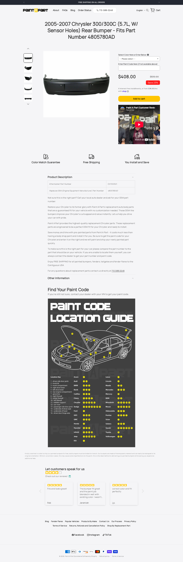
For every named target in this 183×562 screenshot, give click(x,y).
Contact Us (104, 521)
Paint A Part (69, 556)
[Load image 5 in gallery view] (28, 98)
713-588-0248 (106, 10)
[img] (92, 472)
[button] (91, 177)
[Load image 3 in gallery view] (28, 78)
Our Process (117, 521)
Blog (47, 521)
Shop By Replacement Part (118, 525)
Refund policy (104, 556)
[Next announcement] (159, 2)
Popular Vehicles (72, 521)
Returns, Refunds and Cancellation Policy (87, 525)
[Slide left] (28, 48)
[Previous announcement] (24, 2)
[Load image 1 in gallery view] (28, 57)
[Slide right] (28, 104)
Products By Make (89, 521)
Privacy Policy (130, 521)
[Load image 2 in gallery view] (28, 68)
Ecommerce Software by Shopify (85, 556)
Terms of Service (60, 525)
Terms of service (118, 556)
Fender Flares (57, 521)
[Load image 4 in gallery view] (28, 88)
